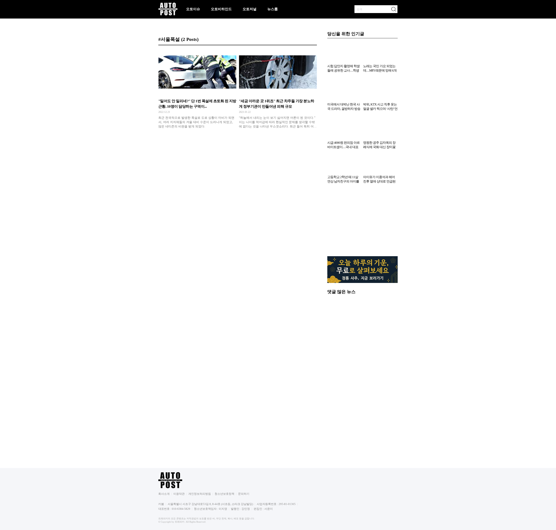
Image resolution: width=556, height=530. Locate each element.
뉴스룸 (272, 9)
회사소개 (164, 493)
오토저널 (249, 9)
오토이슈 (193, 9)
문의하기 (243, 493)
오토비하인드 (221, 9)
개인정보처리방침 (199, 493)
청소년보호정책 (224, 493)
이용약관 (179, 493)
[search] (393, 9)
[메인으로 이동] (167, 14)
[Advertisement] (362, 222)
